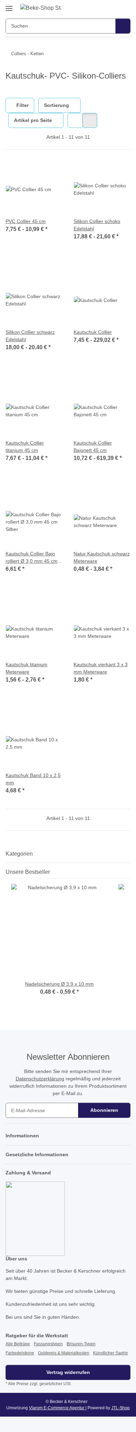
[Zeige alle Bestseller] (128, 872)
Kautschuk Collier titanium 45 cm (25, 446)
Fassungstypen (48, 1343)
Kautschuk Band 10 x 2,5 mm (33, 778)
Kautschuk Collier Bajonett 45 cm (93, 446)
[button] (103, 8)
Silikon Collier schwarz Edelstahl (30, 335)
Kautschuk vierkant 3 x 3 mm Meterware (101, 668)
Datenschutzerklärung (40, 1078)
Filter (22, 105)
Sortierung (56, 105)
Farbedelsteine (20, 1353)
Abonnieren (104, 1110)
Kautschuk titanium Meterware (26, 668)
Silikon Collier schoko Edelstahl (97, 224)
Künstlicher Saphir (110, 1353)
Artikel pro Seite (33, 120)
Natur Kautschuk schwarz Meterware (102, 557)
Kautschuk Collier (93, 332)
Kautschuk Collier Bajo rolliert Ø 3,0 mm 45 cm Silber (32, 558)
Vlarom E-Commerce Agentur (57, 1407)
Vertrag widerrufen (68, 1372)
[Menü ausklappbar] (9, 5)
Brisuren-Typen (81, 1343)
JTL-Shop (120, 1407)
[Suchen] (122, 26)
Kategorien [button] (19, 854)
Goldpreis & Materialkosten (63, 1353)
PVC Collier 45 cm (26, 221)
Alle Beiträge (18, 1343)
